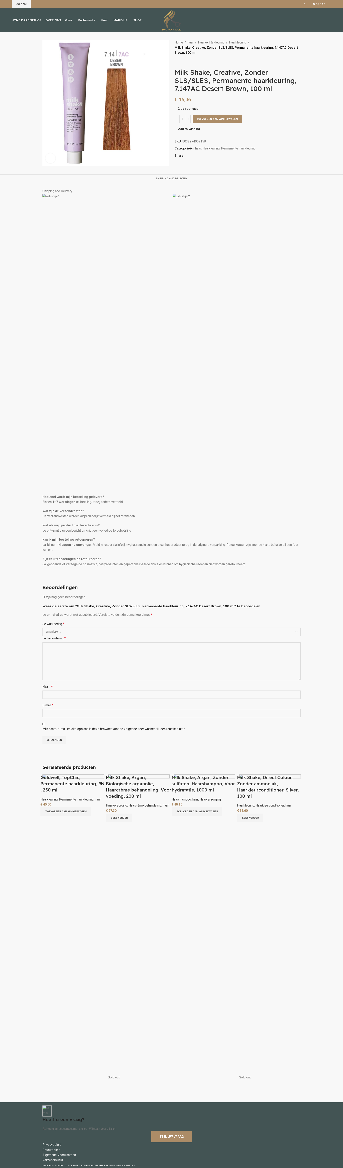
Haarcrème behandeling (145, 805)
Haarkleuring (49, 799)
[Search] (330, 4)
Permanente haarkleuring (76, 799)
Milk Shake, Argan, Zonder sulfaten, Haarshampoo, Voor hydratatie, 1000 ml (203, 784)
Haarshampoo (181, 799)
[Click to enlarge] (50, 158)
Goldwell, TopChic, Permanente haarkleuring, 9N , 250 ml (72, 784)
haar (98, 799)
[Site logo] (171, 19)
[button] (65, 811)
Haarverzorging (116, 805)
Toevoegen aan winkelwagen (217, 119)
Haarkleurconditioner (270, 805)
